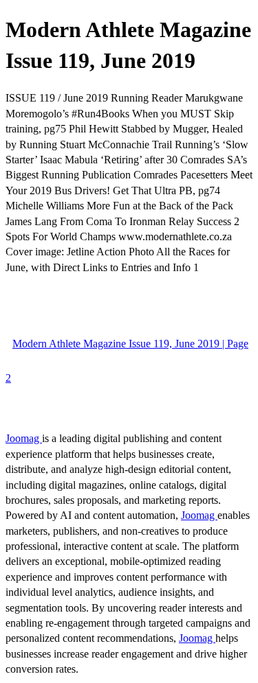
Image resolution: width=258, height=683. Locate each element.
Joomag (24, 438)
